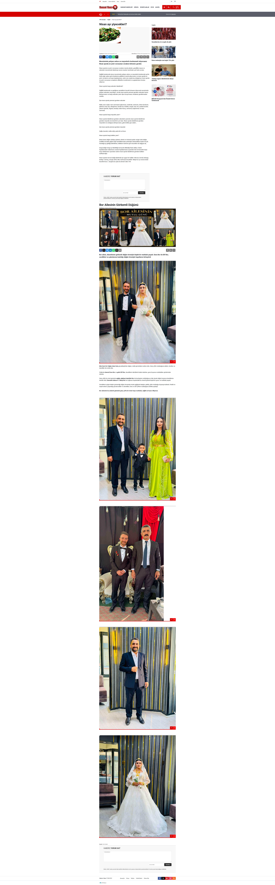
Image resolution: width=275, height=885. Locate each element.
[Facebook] (100, 56)
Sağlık (108, 19)
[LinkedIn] (110, 56)
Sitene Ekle (123, 1)
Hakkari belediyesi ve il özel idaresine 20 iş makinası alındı (132, 14)
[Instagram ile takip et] (170, 878)
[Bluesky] (107, 56)
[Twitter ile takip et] (163, 878)
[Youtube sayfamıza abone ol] (167, 878)
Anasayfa (103, 19)
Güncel (136, 7)
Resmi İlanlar (144, 7)
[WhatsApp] (113, 56)
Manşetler (105, 1)
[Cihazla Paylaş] (116, 56)
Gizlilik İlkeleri (139, 878)
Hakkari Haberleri (126, 7)
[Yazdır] (138, 56)
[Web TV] (171, 1)
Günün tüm (171, 14)
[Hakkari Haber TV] (108, 7)
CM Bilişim (104, 882)
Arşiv (118, 1)
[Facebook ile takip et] (159, 878)
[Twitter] (103, 56)
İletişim (132, 878)
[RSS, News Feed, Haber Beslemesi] (174, 878)
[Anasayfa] (100, 1)
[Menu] (164, 7)
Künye (127, 878)
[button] (141, 56)
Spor (152, 7)
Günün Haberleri (111, 1)
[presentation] (104, 14)
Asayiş (157, 7)
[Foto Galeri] (175, 1)
